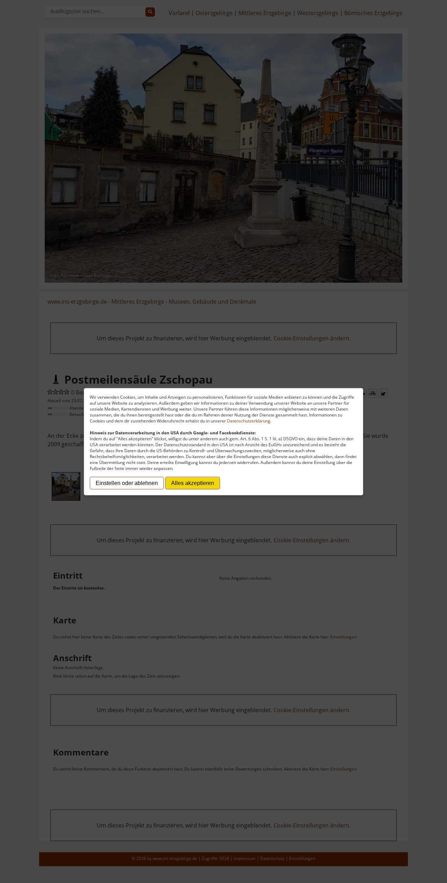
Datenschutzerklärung (248, 421)
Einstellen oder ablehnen (127, 483)
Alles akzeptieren (192, 483)
